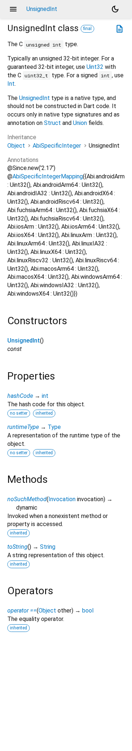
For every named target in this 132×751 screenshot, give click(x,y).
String (47, 546)
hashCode (20, 395)
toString (17, 546)
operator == (22, 610)
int (45, 395)
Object (16, 145)
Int (11, 83)
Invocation (62, 499)
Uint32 (95, 66)
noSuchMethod (27, 499)
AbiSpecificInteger (57, 145)
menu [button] (13, 9)
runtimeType (23, 426)
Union (80, 122)
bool (88, 610)
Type (54, 426)
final (87, 28)
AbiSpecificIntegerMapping (47, 176)
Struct (52, 122)
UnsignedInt (34, 98)
